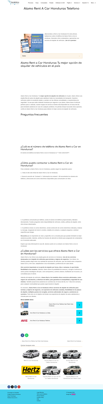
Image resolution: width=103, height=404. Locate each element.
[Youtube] (18, 386)
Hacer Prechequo (11, 396)
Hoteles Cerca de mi (12, 397)
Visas (36, 2)
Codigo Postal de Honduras (14, 394)
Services (76, 2)
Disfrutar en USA (60, 2)
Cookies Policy (40, 397)
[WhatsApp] (26, 335)
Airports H (85, 2)
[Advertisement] (51, 21)
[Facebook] (22, 335)
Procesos (30, 2)
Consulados (44, 2)
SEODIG (73, 394)
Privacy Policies (40, 395)
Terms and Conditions (42, 394)
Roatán (51, 2)
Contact (38, 400)
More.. (92, 2)
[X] (12, 386)
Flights (69, 2)
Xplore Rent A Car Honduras (74, 341)
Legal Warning (40, 392)
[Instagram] (15, 386)
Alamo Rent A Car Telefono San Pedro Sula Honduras (35, 341)
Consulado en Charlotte (13, 392)
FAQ (38, 399)
